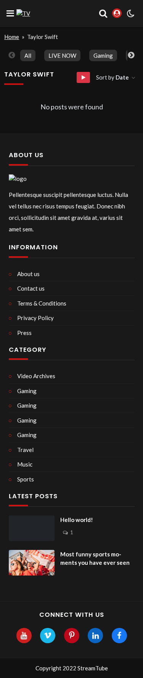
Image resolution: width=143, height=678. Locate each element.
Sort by (112, 77)
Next (131, 55)
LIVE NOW (62, 55)
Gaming (103, 55)
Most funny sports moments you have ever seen (95, 558)
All (27, 55)
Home (11, 36)
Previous (12, 55)
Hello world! (76, 519)
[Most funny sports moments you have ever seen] (32, 563)
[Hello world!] (32, 528)
